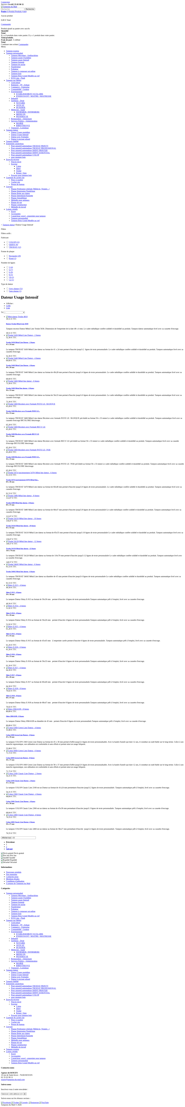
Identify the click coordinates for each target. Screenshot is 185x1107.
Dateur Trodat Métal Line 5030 (17, 324)
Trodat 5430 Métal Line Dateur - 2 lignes (20, 342)
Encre (13, 211)
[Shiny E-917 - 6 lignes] (16, 668)
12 (11, 280)
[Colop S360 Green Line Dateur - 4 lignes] (23, 728)
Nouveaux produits (13, 872)
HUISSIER (20, 107)
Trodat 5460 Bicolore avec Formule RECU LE (22, 434)
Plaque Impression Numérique (23, 191)
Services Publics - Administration (24, 121)
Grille (8, 306)
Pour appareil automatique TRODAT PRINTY (29, 146)
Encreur (14, 164)
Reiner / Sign (21, 173)
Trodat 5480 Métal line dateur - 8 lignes (20, 503)
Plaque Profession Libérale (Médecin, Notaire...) (30, 189)
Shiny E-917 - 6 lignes (13, 675)
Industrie (14, 98)
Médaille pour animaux (20, 200)
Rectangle (15, 256)
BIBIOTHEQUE (23, 125)
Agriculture (15, 83)
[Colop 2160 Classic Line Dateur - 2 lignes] (24, 773)
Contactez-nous (12, 877)
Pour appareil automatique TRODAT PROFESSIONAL (33, 148)
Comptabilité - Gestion (20, 89)
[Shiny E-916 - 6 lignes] (16, 647)
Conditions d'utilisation (15, 881)
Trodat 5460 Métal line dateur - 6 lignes (20, 388)
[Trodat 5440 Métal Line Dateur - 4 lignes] (23, 358)
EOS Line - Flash (18, 78)
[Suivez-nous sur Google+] (24, 1102)
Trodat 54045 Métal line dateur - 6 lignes (20, 571)
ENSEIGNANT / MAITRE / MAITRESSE (33, 96)
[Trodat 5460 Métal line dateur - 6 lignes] (22, 381)
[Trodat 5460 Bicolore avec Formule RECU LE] (25, 427)
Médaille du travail (18, 207)
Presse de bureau (17, 184)
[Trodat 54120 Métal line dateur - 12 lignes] (23, 541)
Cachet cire (15, 182)
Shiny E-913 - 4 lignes (13, 592)
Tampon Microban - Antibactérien (24, 55)
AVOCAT (20, 105)
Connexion (5, 2)
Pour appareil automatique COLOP (25, 155)
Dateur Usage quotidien (20, 132)
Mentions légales (12, 879)
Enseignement (16, 92)
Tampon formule (17, 62)
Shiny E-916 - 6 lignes (13, 654)
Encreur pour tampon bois (21, 175)
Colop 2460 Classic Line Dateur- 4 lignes (20, 822)
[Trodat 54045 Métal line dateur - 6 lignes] (23, 564)
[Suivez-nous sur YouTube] (44, 1102)
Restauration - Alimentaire (21, 119)
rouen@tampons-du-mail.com (13, 1079)
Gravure (9, 187)
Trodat (18, 171)
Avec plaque (16, 289)
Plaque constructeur (19, 205)
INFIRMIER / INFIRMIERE (28, 112)
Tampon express (12, 51)
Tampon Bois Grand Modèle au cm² (25, 76)
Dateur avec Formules (20, 137)
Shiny (18, 168)
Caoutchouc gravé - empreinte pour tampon (28, 216)
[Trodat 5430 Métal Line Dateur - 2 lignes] (23, 335)
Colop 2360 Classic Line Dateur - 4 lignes (20, 801)
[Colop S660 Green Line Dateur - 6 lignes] (23, 751)
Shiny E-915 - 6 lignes (13, 634)
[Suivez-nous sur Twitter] (15, 1102)
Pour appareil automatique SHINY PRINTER (29, 150)
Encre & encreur (12, 159)
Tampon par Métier (13, 80)
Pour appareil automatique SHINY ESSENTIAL (30, 153)
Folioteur (14, 69)
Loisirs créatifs (12, 209)
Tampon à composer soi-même (23, 71)
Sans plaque (15, 291)
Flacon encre (16, 162)
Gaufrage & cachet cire (15, 178)
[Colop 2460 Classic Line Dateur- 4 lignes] (23, 815)
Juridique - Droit (17, 101)
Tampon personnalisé (14, 53)
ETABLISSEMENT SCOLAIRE (29, 94)
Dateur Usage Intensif (19, 135)
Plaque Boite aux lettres (20, 193)
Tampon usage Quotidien (21, 58)
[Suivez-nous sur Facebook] (6, 1102)
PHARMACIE (22, 116)
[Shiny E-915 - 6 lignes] (16, 626)
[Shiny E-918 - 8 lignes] (16, 688)
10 (11, 277)
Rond (12, 258)
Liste (8, 308)
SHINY (13, 245)
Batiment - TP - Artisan (20, 85)
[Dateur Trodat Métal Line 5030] (17, 317)
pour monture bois (18, 157)
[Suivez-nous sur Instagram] (34, 1102)
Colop (18, 166)
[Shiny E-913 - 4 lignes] (16, 585)
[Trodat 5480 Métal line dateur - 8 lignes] (22, 496)
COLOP (14, 242)
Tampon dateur (12, 130)
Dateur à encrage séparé (20, 139)
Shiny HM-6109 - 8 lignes (15, 716)
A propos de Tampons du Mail (18, 883)
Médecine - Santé (18, 110)
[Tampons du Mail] (9, 7)
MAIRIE (19, 123)
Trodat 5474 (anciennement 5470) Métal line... (22, 480)
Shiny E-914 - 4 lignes (13, 613)
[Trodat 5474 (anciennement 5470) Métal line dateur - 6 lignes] (31, 473)
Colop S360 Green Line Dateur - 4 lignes (20, 735)
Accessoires (16, 214)
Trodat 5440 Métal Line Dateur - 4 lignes (20, 365)
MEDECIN (20, 114)
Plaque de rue (16, 202)
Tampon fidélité (12, 141)
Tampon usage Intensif (20, 60)
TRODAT (15, 247)
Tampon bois (16, 73)
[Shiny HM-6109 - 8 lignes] (17, 709)
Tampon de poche (18, 64)
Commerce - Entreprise (20, 87)
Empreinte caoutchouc (15, 144)
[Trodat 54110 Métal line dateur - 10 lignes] (23, 518)
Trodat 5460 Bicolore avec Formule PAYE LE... (23, 411)
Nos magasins (11, 874)
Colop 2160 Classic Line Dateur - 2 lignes (20, 781)
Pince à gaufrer (17, 180)
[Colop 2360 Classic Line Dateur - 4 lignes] (24, 794)
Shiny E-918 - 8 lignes (13, 696)
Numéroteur (16, 67)
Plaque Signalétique (19, 198)
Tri (2, 312)
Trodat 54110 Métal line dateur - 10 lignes (21, 526)
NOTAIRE (20, 103)
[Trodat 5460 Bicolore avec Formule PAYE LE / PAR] (28, 450)
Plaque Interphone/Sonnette (22, 196)
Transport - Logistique (20, 128)
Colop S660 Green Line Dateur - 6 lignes (20, 758)
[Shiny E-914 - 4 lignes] (16, 606)
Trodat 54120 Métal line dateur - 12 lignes (21, 548)
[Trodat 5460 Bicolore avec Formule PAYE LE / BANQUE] (30, 404)
